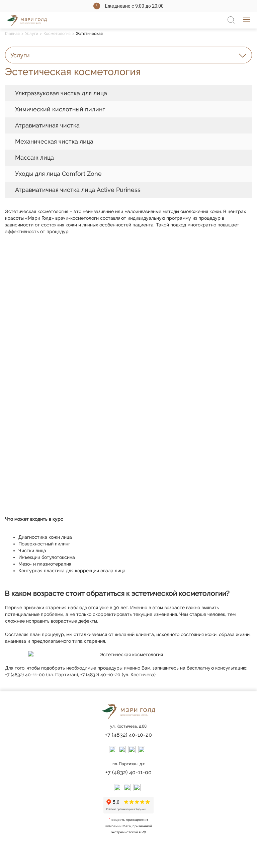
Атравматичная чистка (47, 125)
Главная (12, 34)
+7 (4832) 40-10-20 (128, 735)
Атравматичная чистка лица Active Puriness (78, 189)
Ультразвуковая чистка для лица (61, 93)
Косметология (57, 34)
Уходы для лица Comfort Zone (58, 173)
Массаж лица (34, 157)
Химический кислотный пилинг (60, 109)
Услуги (31, 34)
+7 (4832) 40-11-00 (128, 772)
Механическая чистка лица (54, 141)
